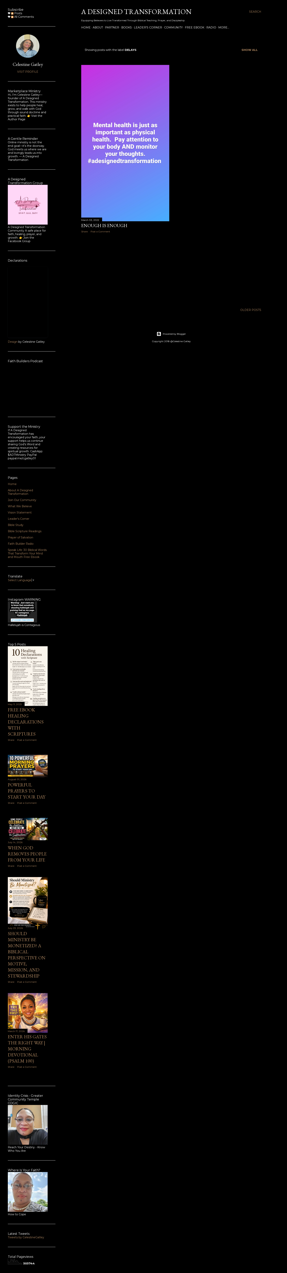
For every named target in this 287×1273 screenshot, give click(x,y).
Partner (112, 27)
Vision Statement (20, 512)
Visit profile (27, 71)
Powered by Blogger (174, 333)
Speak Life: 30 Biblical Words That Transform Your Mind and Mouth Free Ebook (27, 553)
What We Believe (20, 506)
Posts (17, 13)
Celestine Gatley (28, 64)
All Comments (23, 17)
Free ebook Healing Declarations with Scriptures (26, 722)
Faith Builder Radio (21, 543)
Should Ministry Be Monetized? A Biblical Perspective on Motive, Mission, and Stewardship (26, 954)
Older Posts (250, 310)
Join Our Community (22, 500)
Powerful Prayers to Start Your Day (26, 791)
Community (173, 27)
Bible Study (15, 525)
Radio (211, 27)
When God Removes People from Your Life (27, 854)
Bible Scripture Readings (24, 531)
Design (13, 341)
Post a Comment (100, 231)
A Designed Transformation (136, 11)
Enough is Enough (104, 225)
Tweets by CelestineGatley (26, 1237)
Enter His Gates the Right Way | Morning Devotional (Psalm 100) (27, 1049)
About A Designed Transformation (20, 492)
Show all (250, 50)
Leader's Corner (148, 27)
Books (126, 27)
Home (86, 27)
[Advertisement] (125, 270)
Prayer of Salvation (20, 537)
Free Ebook (194, 27)
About (98, 27)
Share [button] (84, 231)
